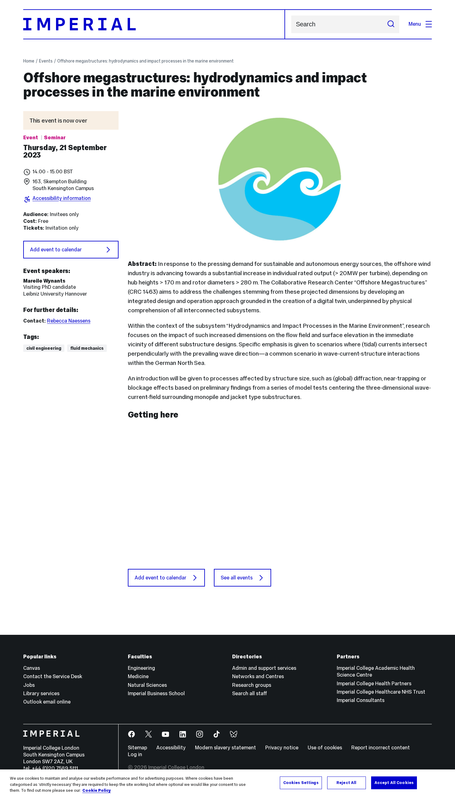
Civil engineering (43, 348)
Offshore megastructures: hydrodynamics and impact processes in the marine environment (145, 61)
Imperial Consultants (360, 700)
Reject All (346, 782)
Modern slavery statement (225, 747)
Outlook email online (47, 702)
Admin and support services (264, 668)
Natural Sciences (147, 685)
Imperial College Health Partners (374, 683)
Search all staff (249, 693)
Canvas (31, 668)
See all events (237, 577)
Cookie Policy (96, 790)
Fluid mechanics (87, 348)
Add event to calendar (56, 249)
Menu (415, 24)
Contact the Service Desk (52, 676)
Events (46, 61)
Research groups (251, 685)
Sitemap (137, 747)
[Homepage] (154, 24)
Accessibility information (61, 198)
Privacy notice (281, 747)
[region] (227, 783)
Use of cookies (325, 747)
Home (28, 61)
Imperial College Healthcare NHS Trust (381, 692)
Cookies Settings (300, 782)
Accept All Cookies (394, 782)
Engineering (141, 668)
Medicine (138, 676)
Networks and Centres (258, 676)
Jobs (29, 685)
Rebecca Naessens (68, 321)
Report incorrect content (380, 747)
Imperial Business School (156, 693)
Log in (135, 754)
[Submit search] (391, 24)
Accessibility (171, 747)
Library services (41, 693)
